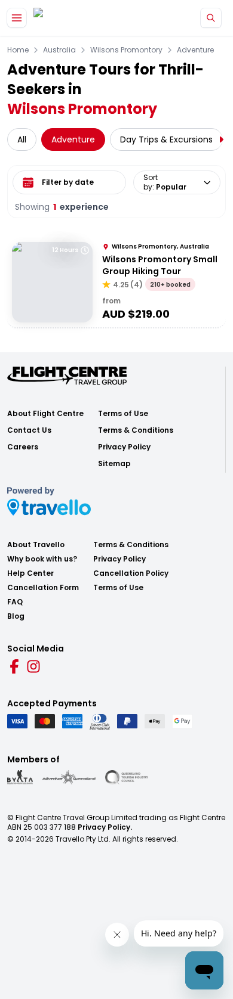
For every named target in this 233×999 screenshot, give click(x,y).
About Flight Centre (45, 413)
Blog (15, 616)
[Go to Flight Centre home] (69, 18)
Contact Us (29, 430)
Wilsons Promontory (126, 50)
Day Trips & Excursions (166, 139)
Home (18, 50)
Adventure (195, 50)
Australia (59, 50)
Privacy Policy (124, 447)
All (21, 139)
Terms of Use (123, 413)
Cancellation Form (43, 587)
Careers (22, 447)
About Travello (36, 545)
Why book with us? (42, 559)
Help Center (30, 573)
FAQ (15, 602)
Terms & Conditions (135, 430)
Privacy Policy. (105, 827)
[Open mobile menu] (16, 17)
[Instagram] (33, 666)
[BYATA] (20, 777)
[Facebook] (14, 666)
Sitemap (114, 464)
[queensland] (126, 777)
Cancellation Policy (130, 573)
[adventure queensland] (69, 777)
